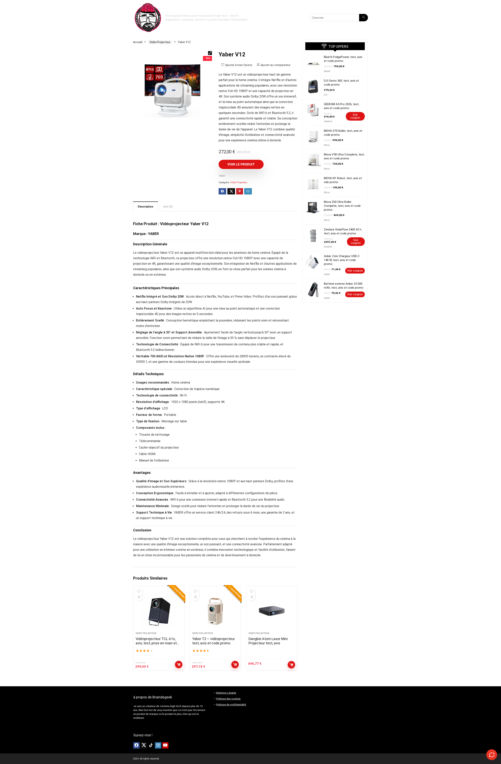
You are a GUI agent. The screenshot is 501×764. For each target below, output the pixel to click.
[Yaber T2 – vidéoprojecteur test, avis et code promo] (215, 611)
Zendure (328, 246)
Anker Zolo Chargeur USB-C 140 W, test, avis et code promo (342, 260)
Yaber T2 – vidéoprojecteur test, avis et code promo (213, 641)
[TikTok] (151, 745)
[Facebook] (136, 745)
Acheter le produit (178, 664)
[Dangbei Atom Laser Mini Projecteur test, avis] (272, 611)
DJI (325, 94)
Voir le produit (241, 164)
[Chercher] (363, 17)
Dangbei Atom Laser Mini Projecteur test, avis (268, 641)
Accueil (137, 42)
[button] (210, 53)
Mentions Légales (226, 692)
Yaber (222, 175)
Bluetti (327, 71)
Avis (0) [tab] (168, 206)
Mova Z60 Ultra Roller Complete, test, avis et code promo (342, 205)
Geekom (328, 121)
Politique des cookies (228, 698)
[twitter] (144, 745)
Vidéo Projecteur (160, 42)
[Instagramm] (158, 745)
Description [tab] (145, 206)
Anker (327, 274)
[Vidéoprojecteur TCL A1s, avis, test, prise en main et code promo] (159, 611)
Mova (327, 145)
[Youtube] (165, 745)
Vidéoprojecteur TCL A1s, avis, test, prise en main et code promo (156, 643)
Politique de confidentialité (231, 704)
